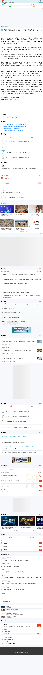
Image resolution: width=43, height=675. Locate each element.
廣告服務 (25, 650)
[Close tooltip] (40, 10)
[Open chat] (40, 6)
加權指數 (21, 40)
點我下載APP (14, 99)
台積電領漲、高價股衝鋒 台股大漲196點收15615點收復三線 (14, 124)
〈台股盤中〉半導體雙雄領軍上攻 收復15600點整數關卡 (14, 197)
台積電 (5, 546)
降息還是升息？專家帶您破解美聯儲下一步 (12, 97)
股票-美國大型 (7, 477)
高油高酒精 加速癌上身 (21, 214)
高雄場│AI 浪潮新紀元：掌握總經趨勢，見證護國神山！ (18, 157)
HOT (6, 141)
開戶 (41, 476)
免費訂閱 (39, 633)
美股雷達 (7, 347)
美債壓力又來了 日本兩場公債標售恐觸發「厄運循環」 (6, 229)
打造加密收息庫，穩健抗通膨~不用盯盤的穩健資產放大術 (17, 152)
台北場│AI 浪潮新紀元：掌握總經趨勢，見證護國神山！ (18, 147)
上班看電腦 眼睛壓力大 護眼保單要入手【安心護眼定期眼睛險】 (36, 215)
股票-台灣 (6, 482)
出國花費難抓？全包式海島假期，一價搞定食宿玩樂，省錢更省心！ (21, 229)
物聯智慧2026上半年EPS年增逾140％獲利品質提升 (6, 215)
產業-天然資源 (7, 486)
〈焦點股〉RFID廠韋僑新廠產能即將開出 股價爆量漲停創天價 (14, 126)
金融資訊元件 (30, 650)
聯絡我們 (36, 650)
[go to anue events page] (37, 4)
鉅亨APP (10, 650)
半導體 (5, 549)
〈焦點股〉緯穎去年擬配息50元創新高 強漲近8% (11, 128)
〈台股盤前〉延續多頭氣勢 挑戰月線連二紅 (11, 192)
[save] (33, 7)
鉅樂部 (17, 650)
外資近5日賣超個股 (35, 228)
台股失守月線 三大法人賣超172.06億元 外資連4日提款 (12, 130)
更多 (40, 271)
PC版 (6, 650)
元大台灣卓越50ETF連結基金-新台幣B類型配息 (10, 480)
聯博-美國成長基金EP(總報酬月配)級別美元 (9, 475)
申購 (41, 481)
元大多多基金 (3, 489)
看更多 (40, 268)
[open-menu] (1, 4)
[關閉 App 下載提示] (1, 1)
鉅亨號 (14, 650)
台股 (3, 26)
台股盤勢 (6, 26)
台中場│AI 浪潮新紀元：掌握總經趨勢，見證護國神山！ (18, 141)
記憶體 (5, 543)
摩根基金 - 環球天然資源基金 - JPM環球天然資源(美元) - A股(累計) (14, 485)
